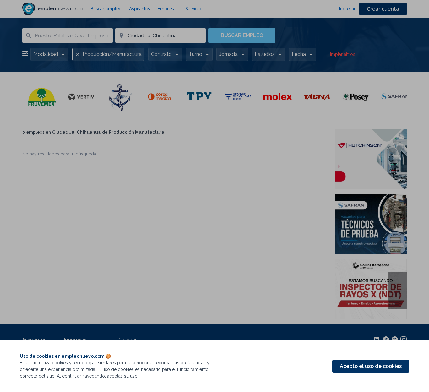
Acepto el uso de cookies (371, 366)
